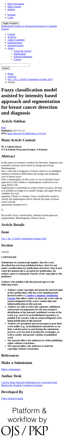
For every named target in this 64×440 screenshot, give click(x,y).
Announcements (15, 45)
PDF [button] (3, 128)
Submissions (20, 54)
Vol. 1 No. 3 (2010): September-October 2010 (30, 79)
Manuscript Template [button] (11, 385)
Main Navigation (15, 3)
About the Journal (22, 51)
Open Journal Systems (12, 398)
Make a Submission (11, 369)
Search (5, 68)
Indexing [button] (20, 382)
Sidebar (11, 9)
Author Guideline (16, 39)
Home (10, 73)
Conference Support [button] (32, 385)
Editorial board (14, 42)
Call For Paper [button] (8, 382)
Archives (11, 37)
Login (10, 17)
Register (11, 14)
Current (11, 34)
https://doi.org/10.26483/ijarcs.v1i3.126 (26, 133)
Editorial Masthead (23, 56)
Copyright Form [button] (49, 382)
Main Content (14, 6)
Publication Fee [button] (33, 382)
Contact (17, 59)
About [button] (10, 48)
